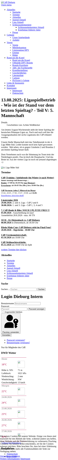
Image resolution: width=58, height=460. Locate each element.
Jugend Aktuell (13, 268)
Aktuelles (11, 265)
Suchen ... (5, 289)
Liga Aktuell (12, 270)
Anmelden (6, 335)
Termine (10, 263)
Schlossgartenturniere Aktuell (20, 273)
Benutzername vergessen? (18, 342)
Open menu (6, 5)
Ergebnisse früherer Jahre (18, 276)
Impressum (25, 458)
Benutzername (7, 303)
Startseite (11, 260)
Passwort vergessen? (16, 340)
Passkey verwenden (11, 332)
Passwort (5, 306)
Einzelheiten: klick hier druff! (12, 195)
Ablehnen (15, 456)
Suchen (41, 289)
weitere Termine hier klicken (13, 249)
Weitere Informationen (10, 458)
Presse (9, 278)
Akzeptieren (5, 456)
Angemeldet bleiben (13, 312)
